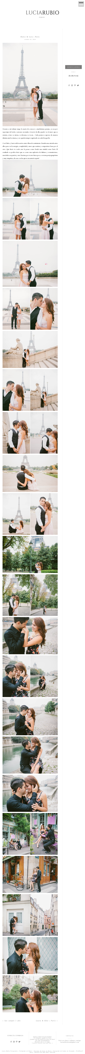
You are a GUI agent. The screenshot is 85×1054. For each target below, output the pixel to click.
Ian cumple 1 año (13, 1021)
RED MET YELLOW (49, 1052)
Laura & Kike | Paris (46, 1021)
